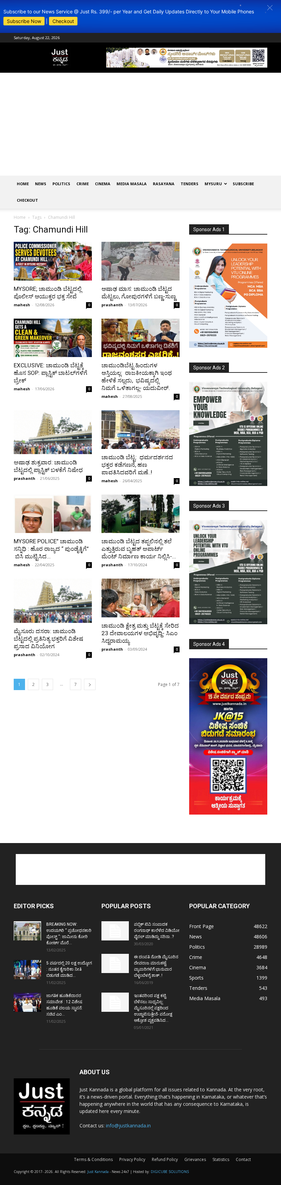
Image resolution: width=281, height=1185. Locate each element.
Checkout (63, 21)
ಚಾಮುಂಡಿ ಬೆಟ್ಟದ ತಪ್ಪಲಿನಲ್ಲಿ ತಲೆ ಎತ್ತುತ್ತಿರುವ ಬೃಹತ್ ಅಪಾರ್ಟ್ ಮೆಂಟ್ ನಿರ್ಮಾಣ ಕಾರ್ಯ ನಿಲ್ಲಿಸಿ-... (138, 549)
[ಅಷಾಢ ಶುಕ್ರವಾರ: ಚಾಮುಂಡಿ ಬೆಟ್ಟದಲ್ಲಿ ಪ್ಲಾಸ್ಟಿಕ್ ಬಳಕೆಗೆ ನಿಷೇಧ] (53, 432)
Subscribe (243, 183)
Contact (243, 1159)
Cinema (102, 183)
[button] (270, 7)
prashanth (112, 304)
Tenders (189, 183)
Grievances (195, 1159)
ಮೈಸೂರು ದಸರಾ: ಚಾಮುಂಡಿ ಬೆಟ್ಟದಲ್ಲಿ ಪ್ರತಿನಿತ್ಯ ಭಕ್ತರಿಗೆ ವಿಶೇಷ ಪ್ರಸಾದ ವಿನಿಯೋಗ (48, 639)
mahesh (22, 304)
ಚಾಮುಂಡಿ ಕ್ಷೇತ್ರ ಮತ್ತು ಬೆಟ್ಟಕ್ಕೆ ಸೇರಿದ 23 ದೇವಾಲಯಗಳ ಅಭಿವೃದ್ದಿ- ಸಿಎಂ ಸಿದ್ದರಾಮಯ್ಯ (140, 633)
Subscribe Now (24, 21)
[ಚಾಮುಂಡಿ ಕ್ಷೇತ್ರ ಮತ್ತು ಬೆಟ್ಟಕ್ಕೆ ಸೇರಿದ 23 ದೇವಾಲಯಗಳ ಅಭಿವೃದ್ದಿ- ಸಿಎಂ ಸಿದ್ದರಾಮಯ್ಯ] (140, 598)
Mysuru (213, 183)
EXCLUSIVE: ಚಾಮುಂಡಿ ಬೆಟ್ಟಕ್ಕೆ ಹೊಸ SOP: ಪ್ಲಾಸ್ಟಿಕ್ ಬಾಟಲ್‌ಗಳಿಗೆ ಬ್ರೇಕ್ (50, 373)
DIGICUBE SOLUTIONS (170, 1171)
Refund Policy (165, 1159)
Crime (82, 183)
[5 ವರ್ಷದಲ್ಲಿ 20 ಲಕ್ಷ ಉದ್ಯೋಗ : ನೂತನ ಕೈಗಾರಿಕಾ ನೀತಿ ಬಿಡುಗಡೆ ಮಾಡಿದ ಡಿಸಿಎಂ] (27, 969)
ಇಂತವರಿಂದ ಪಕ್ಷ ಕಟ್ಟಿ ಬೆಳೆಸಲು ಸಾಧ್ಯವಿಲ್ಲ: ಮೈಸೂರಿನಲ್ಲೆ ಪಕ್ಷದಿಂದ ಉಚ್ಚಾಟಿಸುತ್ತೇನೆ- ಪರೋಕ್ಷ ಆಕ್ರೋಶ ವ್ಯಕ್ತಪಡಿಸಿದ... (153, 1008)
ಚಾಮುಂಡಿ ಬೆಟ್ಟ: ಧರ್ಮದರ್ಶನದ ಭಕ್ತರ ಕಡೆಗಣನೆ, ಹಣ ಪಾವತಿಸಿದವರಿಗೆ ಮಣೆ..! (137, 465)
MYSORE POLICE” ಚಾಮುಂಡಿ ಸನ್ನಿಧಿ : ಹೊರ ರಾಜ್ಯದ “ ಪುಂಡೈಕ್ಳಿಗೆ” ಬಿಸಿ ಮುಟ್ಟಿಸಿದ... (51, 549)
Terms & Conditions (93, 1159)
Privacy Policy (132, 1159)
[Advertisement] (140, 124)
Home (23, 183)
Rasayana (163, 183)
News (40, 183)
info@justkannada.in (128, 1125)
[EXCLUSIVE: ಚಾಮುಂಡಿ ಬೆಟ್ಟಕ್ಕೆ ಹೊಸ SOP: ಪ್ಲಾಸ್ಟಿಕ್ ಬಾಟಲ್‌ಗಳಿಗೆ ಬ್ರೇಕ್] (53, 338)
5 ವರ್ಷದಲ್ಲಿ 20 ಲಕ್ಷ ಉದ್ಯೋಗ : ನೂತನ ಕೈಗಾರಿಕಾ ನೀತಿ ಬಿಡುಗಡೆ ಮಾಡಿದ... (69, 969)
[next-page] (90, 684)
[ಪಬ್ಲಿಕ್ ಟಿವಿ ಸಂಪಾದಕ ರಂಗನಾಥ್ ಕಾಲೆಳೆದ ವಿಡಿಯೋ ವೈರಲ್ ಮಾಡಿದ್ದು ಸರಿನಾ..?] (115, 930)
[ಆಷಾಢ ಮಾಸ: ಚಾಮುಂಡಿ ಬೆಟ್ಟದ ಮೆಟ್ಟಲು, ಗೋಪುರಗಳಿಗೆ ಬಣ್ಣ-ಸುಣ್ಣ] (140, 261)
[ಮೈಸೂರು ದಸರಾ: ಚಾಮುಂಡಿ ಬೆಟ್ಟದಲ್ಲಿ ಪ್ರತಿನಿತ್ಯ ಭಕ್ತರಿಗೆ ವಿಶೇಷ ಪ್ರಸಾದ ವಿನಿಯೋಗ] (53, 601)
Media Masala (132, 183)
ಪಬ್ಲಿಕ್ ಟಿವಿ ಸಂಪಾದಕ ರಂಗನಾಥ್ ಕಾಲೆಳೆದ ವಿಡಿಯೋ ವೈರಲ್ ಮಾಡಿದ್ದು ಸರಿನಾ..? (157, 930)
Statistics (220, 1159)
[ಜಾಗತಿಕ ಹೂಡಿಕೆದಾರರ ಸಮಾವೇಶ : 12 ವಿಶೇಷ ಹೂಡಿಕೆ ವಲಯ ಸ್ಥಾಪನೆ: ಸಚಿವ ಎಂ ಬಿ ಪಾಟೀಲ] (27, 1002)
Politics (61, 183)
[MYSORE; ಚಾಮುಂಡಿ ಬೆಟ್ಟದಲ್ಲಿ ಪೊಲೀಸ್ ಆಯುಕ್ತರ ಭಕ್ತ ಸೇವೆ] (53, 261)
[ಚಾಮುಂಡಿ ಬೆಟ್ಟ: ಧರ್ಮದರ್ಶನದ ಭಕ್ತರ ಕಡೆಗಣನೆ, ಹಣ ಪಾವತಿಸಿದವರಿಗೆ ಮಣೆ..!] (140, 429)
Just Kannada (98, 1171)
